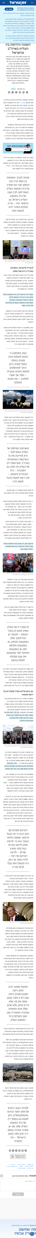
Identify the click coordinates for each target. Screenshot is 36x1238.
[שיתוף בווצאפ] (12, 92)
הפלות (21, 1166)
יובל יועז (19, 89)
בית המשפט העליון (12, 1166)
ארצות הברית (21, 1164)
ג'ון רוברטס (30, 1168)
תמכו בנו (9, 9)
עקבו (13, 88)
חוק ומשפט (30, 1164)
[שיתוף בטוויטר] (20, 92)
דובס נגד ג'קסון (29, 1166)
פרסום (18, 1194)
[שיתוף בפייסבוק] (16, 92)
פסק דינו (22, 103)
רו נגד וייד (13, 1164)
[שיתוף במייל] (23, 92)
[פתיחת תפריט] (4, 3)
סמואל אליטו (21, 1168)
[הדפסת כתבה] (9, 92)
